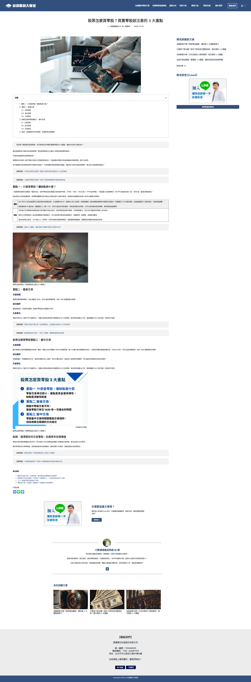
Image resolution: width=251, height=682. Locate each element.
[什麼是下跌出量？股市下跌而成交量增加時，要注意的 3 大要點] (107, 599)
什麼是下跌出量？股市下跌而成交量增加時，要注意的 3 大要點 (201, 49)
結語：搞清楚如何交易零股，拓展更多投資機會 (38, 132)
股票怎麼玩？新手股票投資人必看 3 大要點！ (40, 453)
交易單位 (28, 116)
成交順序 (28, 113)
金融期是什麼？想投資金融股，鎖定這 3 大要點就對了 (198, 44)
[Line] (242, 6)
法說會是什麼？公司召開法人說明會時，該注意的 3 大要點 (200, 55)
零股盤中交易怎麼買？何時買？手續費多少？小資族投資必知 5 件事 (41, 478)
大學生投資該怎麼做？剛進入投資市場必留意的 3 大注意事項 (45, 171)
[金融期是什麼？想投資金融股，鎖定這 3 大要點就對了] (70, 599)
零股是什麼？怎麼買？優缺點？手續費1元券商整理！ (35, 483)
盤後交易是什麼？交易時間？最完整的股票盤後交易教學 (37, 476)
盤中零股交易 (23, 202)
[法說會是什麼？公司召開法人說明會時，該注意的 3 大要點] (143, 599)
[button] (187, 6)
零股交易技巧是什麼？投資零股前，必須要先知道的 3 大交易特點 (47, 324)
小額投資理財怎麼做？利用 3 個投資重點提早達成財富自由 (44, 180)
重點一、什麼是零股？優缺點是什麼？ (34, 104)
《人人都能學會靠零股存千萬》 (28, 480)
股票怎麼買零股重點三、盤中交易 (33, 119)
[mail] (245, 6)
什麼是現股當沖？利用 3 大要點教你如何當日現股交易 (43, 461)
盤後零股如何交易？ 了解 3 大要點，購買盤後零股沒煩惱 (44, 333)
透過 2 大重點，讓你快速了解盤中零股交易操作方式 (42, 227)
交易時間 (28, 110)
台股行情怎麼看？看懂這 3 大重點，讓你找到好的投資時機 (200, 60)
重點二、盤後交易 (28, 107)
